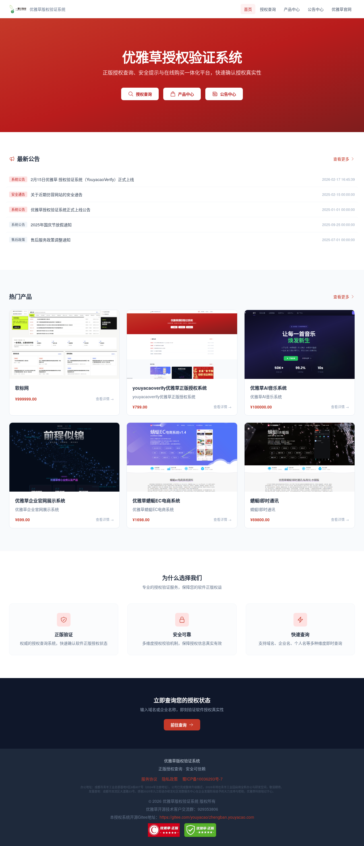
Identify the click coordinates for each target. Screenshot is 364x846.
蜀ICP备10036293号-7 (202, 779)
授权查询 (268, 9)
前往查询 (179, 725)
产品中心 (292, 9)
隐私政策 (170, 779)
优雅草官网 (341, 9)
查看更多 (341, 159)
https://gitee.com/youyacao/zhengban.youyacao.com (207, 817)
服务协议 (149, 779)
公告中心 (316, 9)
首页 (248, 9)
